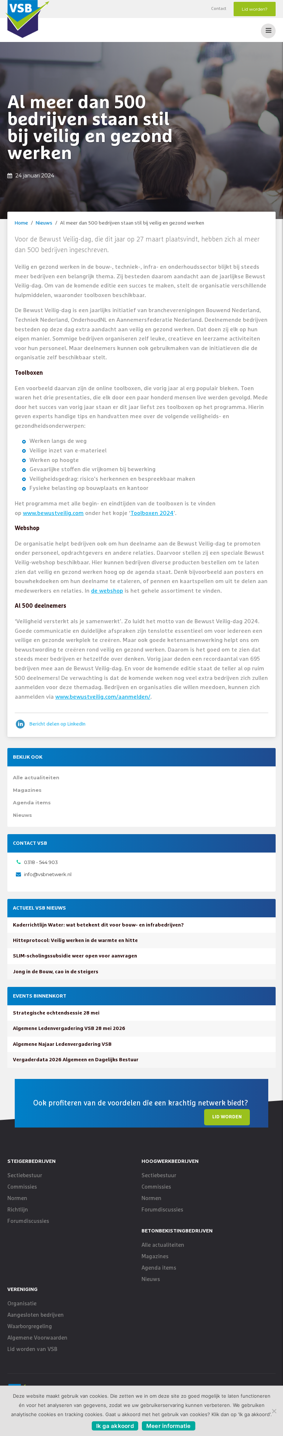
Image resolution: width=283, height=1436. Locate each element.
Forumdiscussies (28, 1221)
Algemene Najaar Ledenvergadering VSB (62, 1044)
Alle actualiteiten (36, 777)
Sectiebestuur (24, 1175)
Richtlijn (17, 1210)
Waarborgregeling (29, 1326)
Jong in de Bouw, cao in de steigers (55, 971)
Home (21, 223)
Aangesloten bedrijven (35, 1315)
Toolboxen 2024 (152, 513)
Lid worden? (255, 9)
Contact (218, 9)
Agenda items (32, 802)
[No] (273, 1411)
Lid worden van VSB (32, 1349)
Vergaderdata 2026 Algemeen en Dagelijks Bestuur (76, 1059)
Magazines (27, 790)
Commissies (22, 1187)
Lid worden (227, 1117)
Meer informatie (168, 1425)
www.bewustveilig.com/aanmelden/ (102, 697)
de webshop (107, 591)
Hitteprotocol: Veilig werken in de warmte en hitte (75, 940)
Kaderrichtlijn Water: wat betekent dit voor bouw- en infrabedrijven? (98, 925)
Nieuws (44, 223)
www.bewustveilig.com (53, 513)
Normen (17, 1198)
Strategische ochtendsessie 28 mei (56, 1013)
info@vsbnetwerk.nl (47, 874)
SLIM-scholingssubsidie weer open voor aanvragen (75, 956)
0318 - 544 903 (41, 862)
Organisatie (21, 1303)
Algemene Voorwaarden (37, 1338)
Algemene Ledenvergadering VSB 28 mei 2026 (69, 1028)
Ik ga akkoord (115, 1425)
